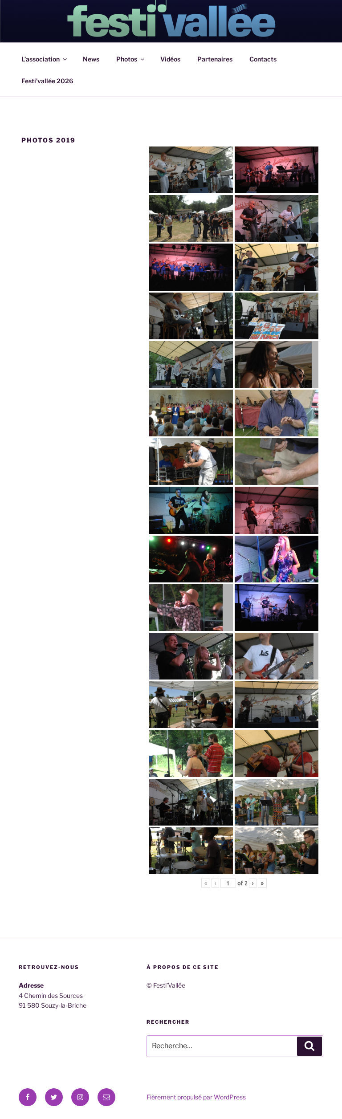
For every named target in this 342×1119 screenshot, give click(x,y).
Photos (126, 59)
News (91, 59)
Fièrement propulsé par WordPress (196, 1097)
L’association (40, 59)
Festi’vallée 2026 (47, 81)
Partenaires (214, 59)
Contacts (263, 59)
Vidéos (170, 59)
